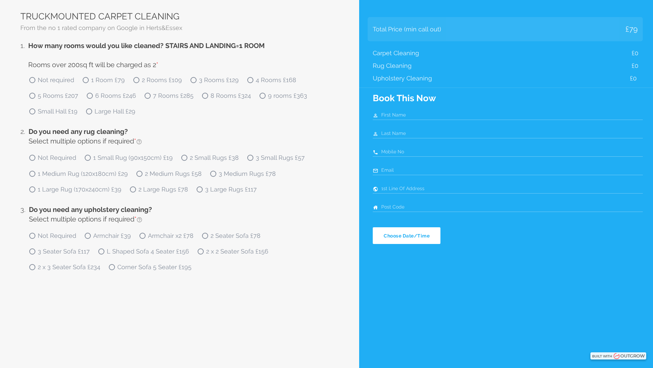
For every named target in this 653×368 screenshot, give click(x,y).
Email (387, 170)
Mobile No (392, 151)
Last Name (393, 133)
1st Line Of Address (402, 188)
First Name (393, 115)
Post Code (392, 207)
